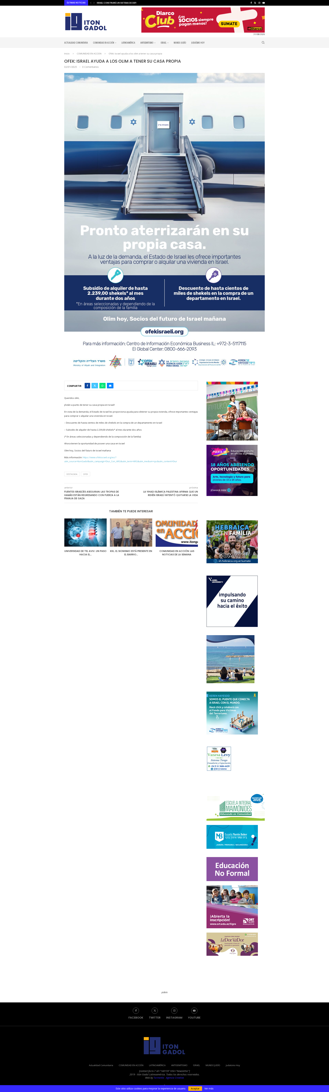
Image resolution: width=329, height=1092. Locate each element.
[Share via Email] (110, 385)
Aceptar (195, 1088)
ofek (85, 474)
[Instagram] (259, 2)
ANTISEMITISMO (146, 42)
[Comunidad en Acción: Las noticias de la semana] (131, 532)
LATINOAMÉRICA (128, 42)
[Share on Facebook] (87, 385)
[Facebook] (251, 2)
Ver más (209, 1088)
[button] (90, 2)
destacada (71, 474)
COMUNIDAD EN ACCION (89, 53)
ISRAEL (163, 42)
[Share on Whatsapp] (102, 385)
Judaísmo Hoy (198, 42)
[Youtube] (264, 2)
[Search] (263, 43)
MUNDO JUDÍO (180, 42)
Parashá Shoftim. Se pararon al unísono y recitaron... (177, 553)
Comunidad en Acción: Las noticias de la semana (131, 553)
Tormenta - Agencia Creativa (169, 1077)
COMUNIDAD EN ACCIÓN (103, 42)
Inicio (67, 53)
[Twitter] (255, 2)
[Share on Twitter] (95, 385)
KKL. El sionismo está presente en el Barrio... (85, 553)
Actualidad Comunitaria (76, 42)
